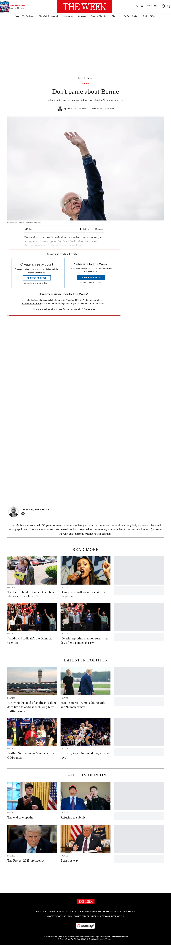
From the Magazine (99, 16)
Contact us (89, 309)
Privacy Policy (110, 911)
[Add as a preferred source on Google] (85, 926)
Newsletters (68, 16)
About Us (41, 911)
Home (80, 78)
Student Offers (149, 16)
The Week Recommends (48, 16)
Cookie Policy (127, 911)
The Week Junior (130, 16)
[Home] (17, 16)
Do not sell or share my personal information (99, 916)
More (114, 16)
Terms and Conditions (89, 911)
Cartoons (82, 16)
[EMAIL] (23, 513)
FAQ (70, 916)
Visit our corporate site (119, 937)
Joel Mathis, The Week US (78, 108)
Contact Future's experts (62, 911)
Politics (89, 78)
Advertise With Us (56, 916)
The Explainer (28, 16)
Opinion (85, 84)
